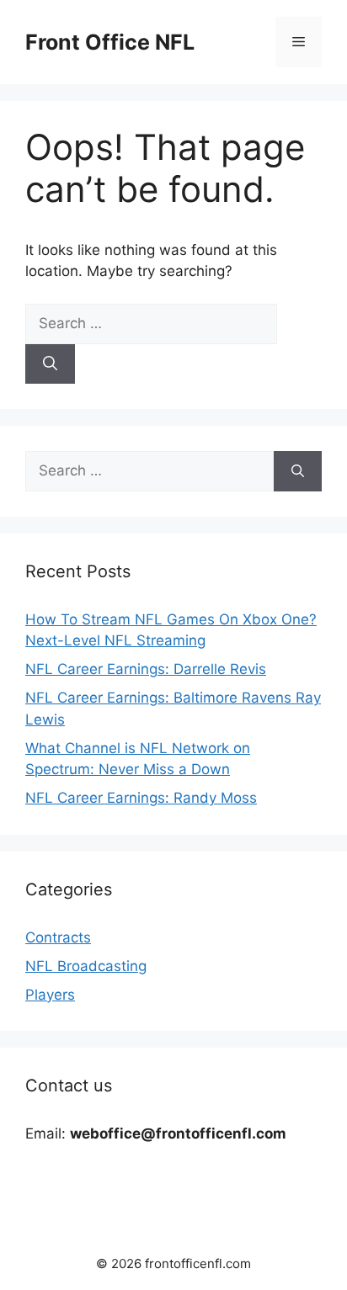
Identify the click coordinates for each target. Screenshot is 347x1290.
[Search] (50, 364)
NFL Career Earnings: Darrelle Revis (145, 669)
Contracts (58, 937)
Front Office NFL (110, 42)
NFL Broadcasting (86, 966)
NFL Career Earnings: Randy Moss (141, 797)
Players (50, 994)
